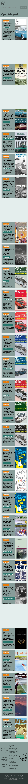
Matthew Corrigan (8, 138)
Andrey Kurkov (7, 463)
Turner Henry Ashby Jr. (8, 599)
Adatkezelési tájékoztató (4, 760)
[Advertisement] (14, 52)
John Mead (6, 395)
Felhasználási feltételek (5, 763)
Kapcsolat (4, 757)
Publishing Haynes (7, 299)
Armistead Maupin (7, 479)
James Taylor (6, 27)
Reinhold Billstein (8, 574)
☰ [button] (24, 3)
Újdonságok (4, 753)
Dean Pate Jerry (7, 231)
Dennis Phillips (7, 726)
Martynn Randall (7, 348)
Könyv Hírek (4, 750)
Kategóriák (4, 755)
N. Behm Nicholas (7, 709)
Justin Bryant (6, 687)
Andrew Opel (6, 529)
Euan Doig (5, 281)
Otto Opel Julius (7, 642)
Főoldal (3, 748)
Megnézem (6, 21)
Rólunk (3, 766)
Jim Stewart (6, 168)
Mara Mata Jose (7, 78)
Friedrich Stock (7, 551)
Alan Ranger (6, 189)
